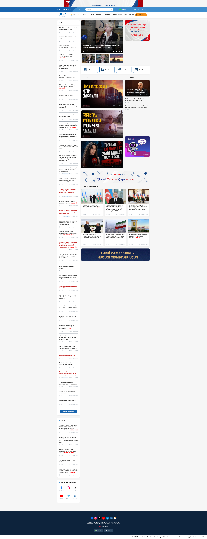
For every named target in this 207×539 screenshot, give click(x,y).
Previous (84, 37)
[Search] (111, 9)
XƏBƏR (114, 15)
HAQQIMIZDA (91, 514)
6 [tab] (121, 51)
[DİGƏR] (148, 14)
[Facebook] (57, 9)
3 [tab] (116, 51)
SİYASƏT (107, 15)
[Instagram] (59, 9)
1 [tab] (113, 51)
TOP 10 (118, 514)
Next (121, 37)
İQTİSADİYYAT (122, 15)
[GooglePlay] (98, 530)
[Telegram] (66, 9)
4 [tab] (118, 51)
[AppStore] (108, 530)
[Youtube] (64, 9)
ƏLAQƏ (101, 514)
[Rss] (70, 9)
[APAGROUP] (103, 526)
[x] (99, 518)
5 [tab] (119, 51)
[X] (62, 9)
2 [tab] (114, 51)
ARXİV (110, 514)
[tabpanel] (102, 36)
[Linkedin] (68, 9)
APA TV (131, 15)
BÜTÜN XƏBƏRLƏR (97, 15)
